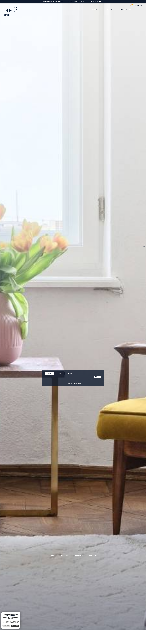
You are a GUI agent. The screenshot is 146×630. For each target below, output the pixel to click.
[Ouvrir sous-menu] (98, 9)
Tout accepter (15, 625)
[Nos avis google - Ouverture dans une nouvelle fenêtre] (132, 5)
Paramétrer (6, 625)
